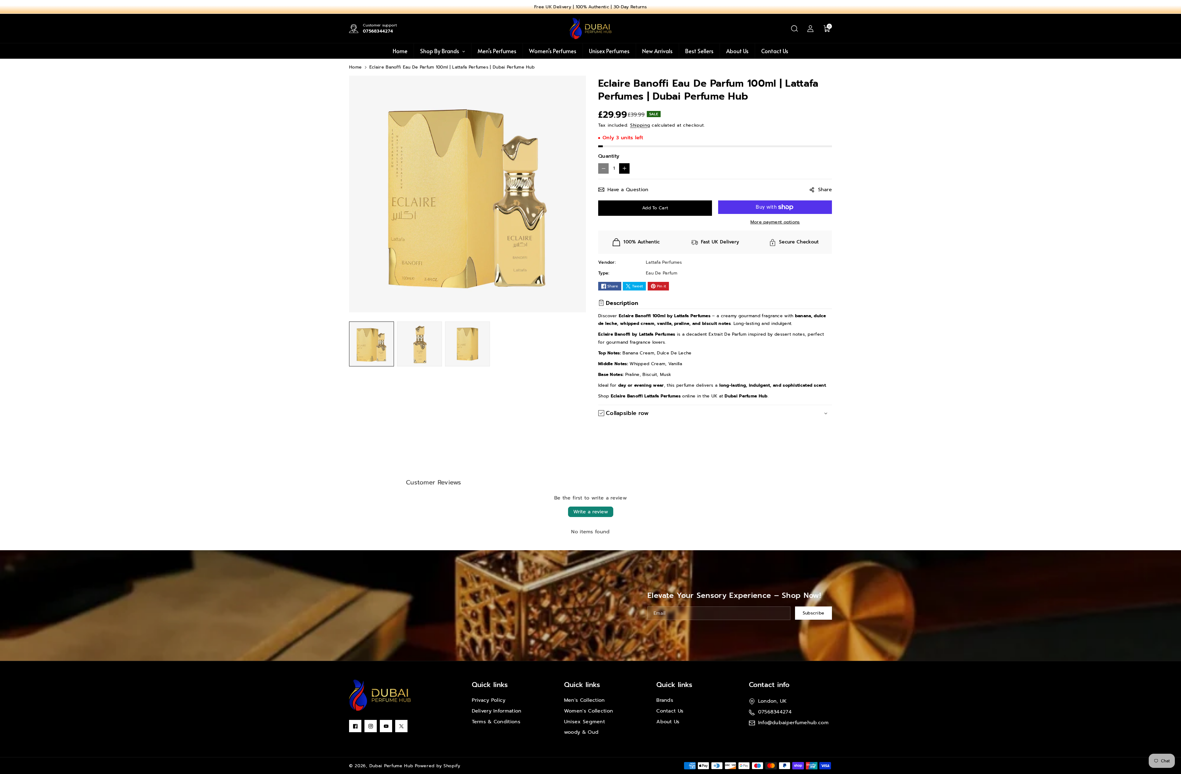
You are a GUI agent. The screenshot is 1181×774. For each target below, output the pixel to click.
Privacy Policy (489, 700)
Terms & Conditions (496, 721)
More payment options (775, 222)
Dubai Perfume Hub (391, 766)
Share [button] (825, 189)
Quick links (490, 685)
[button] (794, 28)
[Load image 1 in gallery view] (371, 344)
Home (355, 67)
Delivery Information (497, 711)
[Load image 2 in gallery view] (419, 344)
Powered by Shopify (437, 766)
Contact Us (669, 711)
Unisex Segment (584, 721)
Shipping (640, 125)
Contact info (769, 685)
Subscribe (814, 613)
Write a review (590, 511)
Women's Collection (588, 711)
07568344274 (378, 31)
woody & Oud (581, 732)
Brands (664, 700)
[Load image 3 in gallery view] (467, 344)
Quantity (608, 156)
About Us (667, 721)
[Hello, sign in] (810, 28)
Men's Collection (584, 700)
